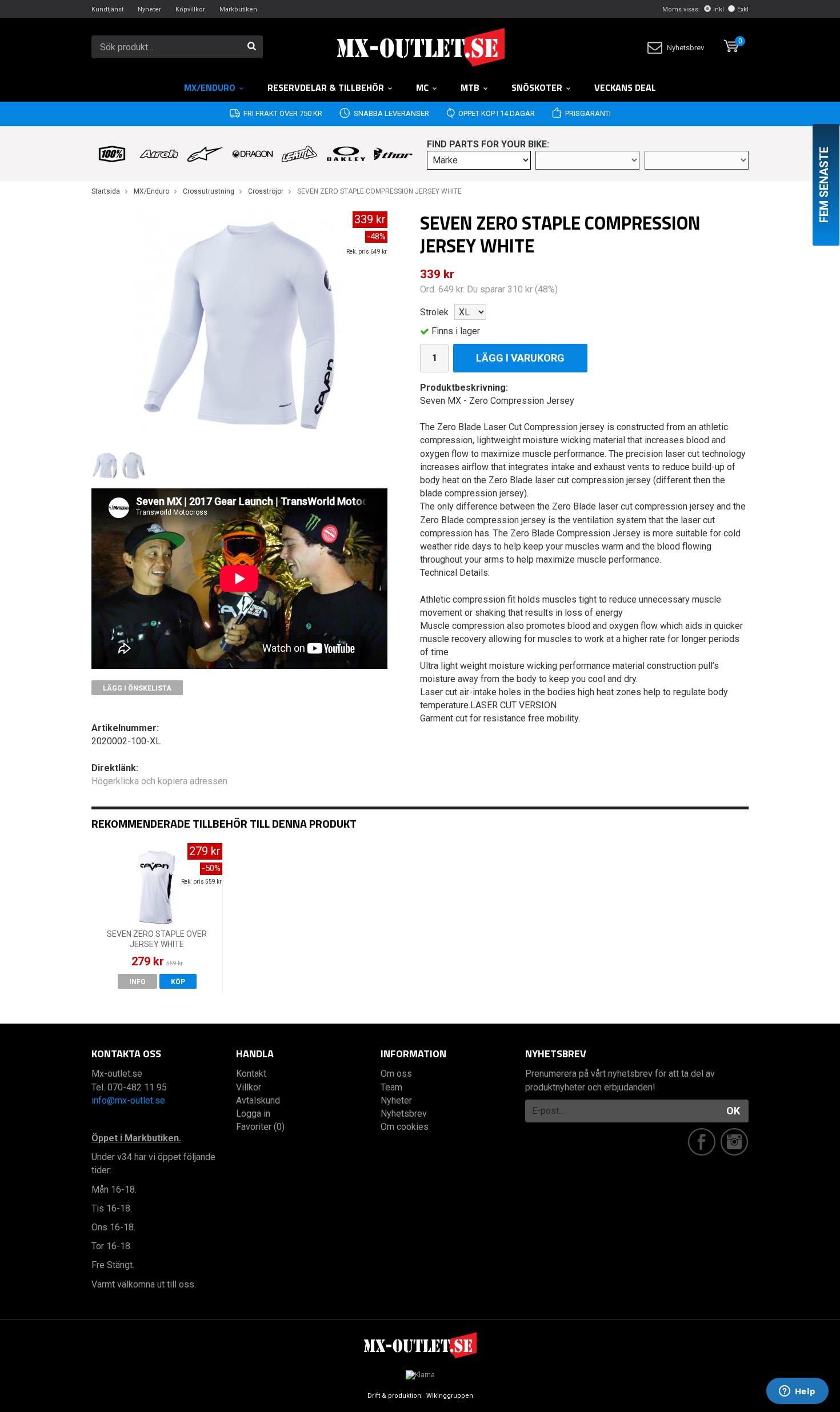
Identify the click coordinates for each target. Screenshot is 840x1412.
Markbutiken (238, 9)
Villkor (248, 1087)
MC (422, 87)
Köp (178, 982)
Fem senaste (824, 185)
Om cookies (405, 1126)
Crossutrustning (208, 191)
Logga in (253, 1113)
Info (137, 982)
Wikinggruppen (449, 1395)
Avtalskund (258, 1100)
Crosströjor (265, 191)
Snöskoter (536, 87)
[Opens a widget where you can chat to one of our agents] (797, 1392)
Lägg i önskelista (137, 688)
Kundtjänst (107, 9)
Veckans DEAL (625, 87)
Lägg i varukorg (520, 358)
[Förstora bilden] (239, 325)
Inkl (718, 9)
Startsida (105, 191)
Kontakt (251, 1073)
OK (733, 1111)
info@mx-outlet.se (128, 1100)
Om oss (396, 1073)
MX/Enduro (209, 87)
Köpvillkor (190, 9)
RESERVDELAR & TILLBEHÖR (325, 87)
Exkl (743, 9)
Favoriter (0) (260, 1126)
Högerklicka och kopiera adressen (159, 781)
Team (391, 1087)
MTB (470, 87)
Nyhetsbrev (685, 47)
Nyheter (149, 9)
